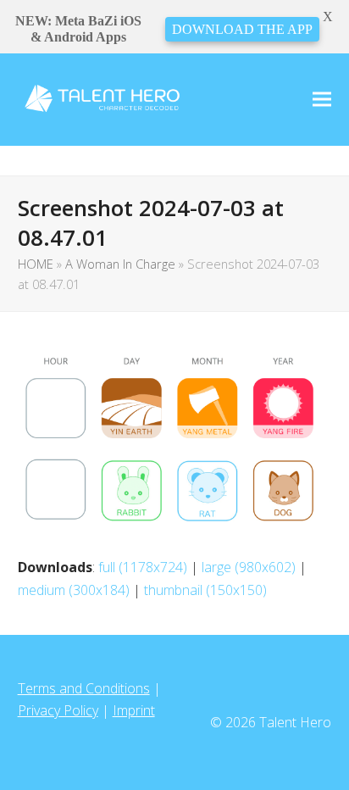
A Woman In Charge (120, 263)
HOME (35, 263)
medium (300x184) (74, 590)
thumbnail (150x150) (205, 590)
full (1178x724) (142, 567)
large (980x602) (249, 567)
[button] (322, 99)
